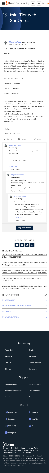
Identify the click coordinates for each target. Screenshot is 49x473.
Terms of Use (31, 458)
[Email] (17, 245)
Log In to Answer (24, 227)
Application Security (31, 450)
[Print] (22, 245)
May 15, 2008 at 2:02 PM (17, 44)
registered (24, 463)
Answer (23, 139)
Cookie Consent (25, 452)
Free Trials (14, 448)
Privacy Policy (33, 448)
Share (39, 139)
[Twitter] (27, 245)
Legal (23, 448)
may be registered (38, 463)
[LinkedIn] (32, 245)
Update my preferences (12, 450)
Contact (5, 448)
